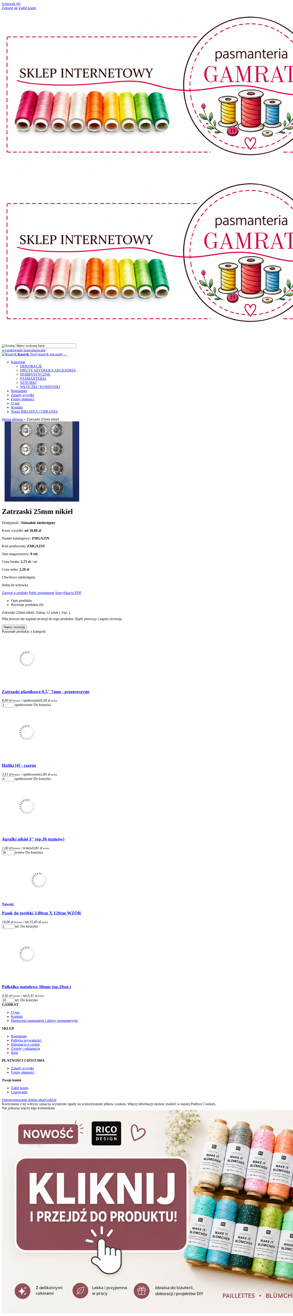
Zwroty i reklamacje (25, 1048)
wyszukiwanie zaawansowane (24, 350)
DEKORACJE (31, 366)
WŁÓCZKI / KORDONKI (40, 387)
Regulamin (19, 391)
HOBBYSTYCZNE (35, 374)
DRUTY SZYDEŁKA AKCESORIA (48, 370)
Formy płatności (22, 399)
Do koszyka (42, 705)
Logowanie (19, 1092)
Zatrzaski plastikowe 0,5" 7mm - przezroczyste (45, 691)
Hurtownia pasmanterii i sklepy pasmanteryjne (44, 1021)
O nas (15, 403)
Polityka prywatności (26, 1040)
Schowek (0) (11, 4)
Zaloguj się (10, 8)
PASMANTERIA (33, 378)
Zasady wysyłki (22, 395)
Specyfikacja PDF (68, 593)
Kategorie (18, 362)
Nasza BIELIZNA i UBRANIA (34, 411)
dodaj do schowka (15, 585)
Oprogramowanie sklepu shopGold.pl (29, 1100)
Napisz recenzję (14, 627)
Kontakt (17, 407)
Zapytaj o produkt (15, 593)
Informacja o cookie (25, 1044)
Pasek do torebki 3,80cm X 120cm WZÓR (41, 913)
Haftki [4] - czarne (19, 765)
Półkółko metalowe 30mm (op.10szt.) (36, 986)
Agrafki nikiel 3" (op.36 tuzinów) (33, 839)
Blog (14, 1053)
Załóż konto (27, 8)
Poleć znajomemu (41, 593)
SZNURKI (28, 383)
